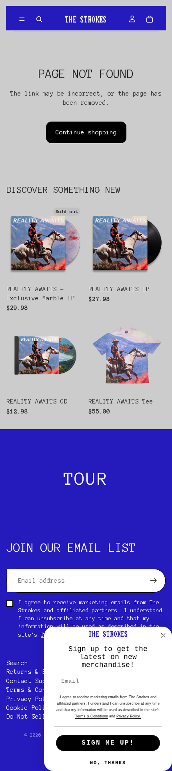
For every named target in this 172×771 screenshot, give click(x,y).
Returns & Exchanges (40, 672)
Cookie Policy (29, 708)
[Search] (39, 19)
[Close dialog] (163, 635)
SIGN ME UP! (108, 743)
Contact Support (33, 681)
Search (17, 663)
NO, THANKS (108, 763)
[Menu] (22, 19)
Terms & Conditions (38, 690)
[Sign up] (153, 580)
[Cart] (149, 19)
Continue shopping (86, 132)
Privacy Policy (31, 698)
